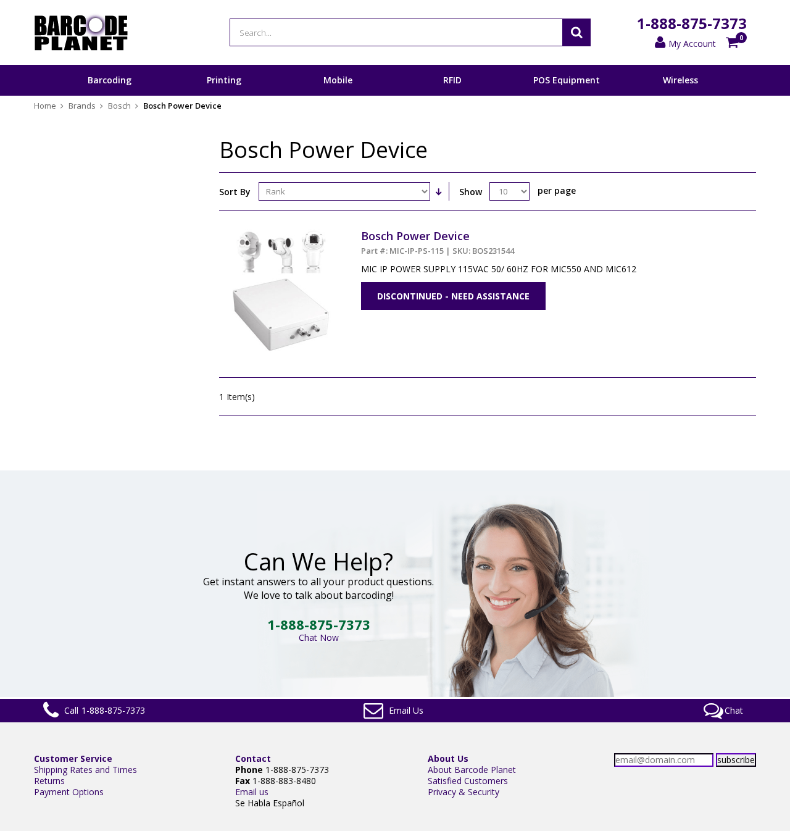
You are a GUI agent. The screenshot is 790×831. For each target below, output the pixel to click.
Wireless (680, 80)
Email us (251, 792)
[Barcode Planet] (81, 32)
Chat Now (319, 637)
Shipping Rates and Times (85, 769)
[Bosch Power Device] (281, 234)
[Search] (576, 32)
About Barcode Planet (472, 769)
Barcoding (109, 80)
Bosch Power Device (437, 242)
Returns (49, 781)
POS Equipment (566, 80)
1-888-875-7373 (692, 23)
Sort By (235, 192)
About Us (448, 758)
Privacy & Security (463, 792)
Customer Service (73, 758)
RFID (452, 80)
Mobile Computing (338, 95)
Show (470, 192)
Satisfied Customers (468, 781)
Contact (253, 758)
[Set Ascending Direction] (438, 191)
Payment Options (69, 792)
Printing (224, 80)
